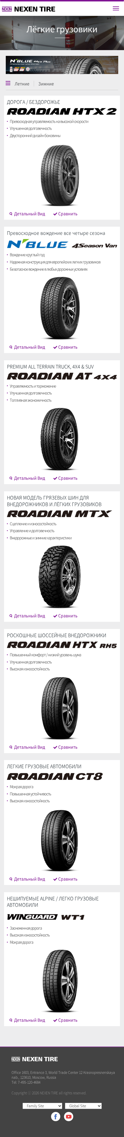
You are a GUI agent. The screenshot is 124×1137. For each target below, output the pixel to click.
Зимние (46, 83)
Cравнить (67, 213)
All (8, 83)
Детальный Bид (29, 213)
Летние (22, 83)
